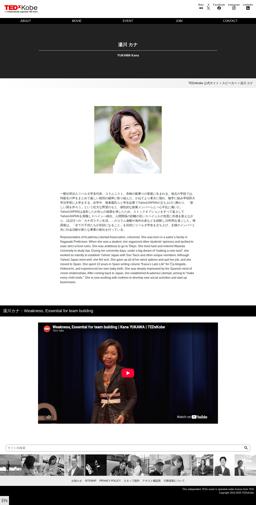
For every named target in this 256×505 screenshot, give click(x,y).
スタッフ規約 (131, 480)
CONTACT (230, 20)
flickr (201, 4)
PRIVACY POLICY (110, 480)
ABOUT (25, 20)
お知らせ (76, 480)
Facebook (219, 4)
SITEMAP (90, 480)
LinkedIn (248, 4)
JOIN (179, 20)
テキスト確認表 (151, 480)
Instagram (234, 4)
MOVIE (77, 20)
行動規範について (174, 480)
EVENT (128, 20)
